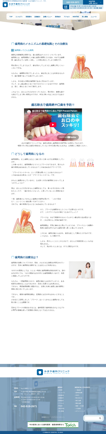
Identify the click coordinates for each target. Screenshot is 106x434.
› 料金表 (60, 406)
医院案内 (29, 16)
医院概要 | (44, 417)
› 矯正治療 (78, 400)
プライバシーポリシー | (58, 417)
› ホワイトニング (80, 411)
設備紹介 (37, 16)
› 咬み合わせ (78, 398)
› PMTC (77, 395)
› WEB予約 (61, 408)
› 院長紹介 (61, 400)
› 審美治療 (78, 403)
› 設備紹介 (61, 398)
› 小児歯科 (78, 408)
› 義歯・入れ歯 (79, 406)
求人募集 (85, 16)
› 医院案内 (61, 395)
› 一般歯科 (78, 390)
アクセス (67, 16)
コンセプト (19, 16)
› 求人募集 (61, 411)
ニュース (94, 16)
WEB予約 (76, 16)
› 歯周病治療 (78, 392)
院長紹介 (58, 16)
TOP (10, 16)
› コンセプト (61, 392)
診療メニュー (47, 16)
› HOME (60, 390)
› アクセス (61, 403)
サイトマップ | (49, 417)
